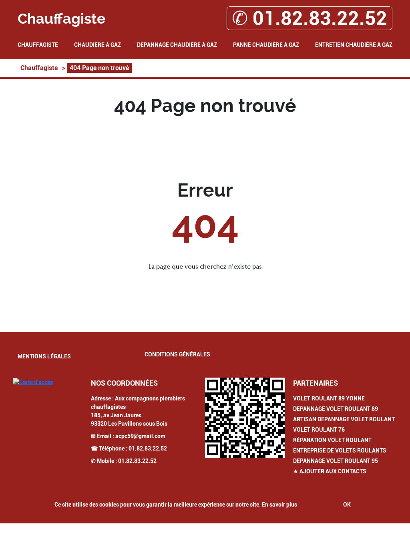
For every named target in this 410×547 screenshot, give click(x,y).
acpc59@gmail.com (140, 436)
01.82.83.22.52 (148, 448)
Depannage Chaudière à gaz (177, 45)
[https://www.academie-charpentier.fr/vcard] (245, 418)
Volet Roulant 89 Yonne (329, 398)
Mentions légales (44, 356)
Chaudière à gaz (97, 45)
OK (347, 504)
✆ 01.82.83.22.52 (309, 18)
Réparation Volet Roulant (332, 440)
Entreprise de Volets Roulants (339, 450)
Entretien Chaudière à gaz (353, 45)
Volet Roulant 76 (319, 429)
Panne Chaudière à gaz (266, 45)
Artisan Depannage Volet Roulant (344, 419)
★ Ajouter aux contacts (329, 471)
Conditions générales (177, 354)
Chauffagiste (38, 45)
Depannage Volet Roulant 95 (335, 461)
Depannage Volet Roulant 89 (335, 409)
